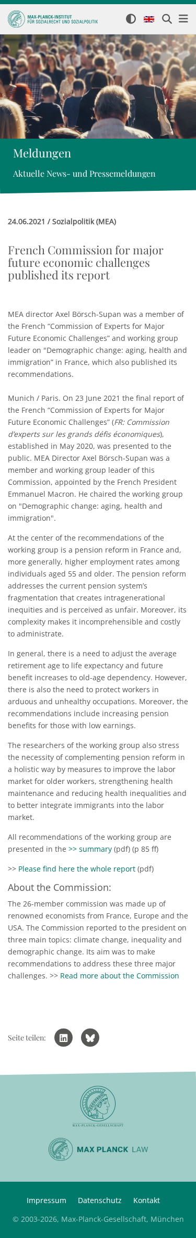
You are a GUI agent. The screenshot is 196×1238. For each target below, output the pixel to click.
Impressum (46, 1200)
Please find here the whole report (76, 869)
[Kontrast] (131, 19)
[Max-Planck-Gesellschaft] (98, 1106)
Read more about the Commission (119, 975)
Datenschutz (100, 1200)
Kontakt (146, 1200)
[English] (149, 20)
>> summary (90, 849)
